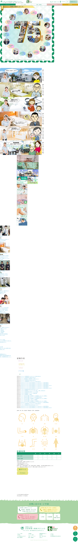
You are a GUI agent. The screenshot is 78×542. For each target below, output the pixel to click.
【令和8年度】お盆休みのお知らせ (30, 377)
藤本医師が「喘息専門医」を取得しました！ (31, 378)
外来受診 (18, 534)
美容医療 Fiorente (54, 4)
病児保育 (40, 534)
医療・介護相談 (39, 4)
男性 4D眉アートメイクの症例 (33, 391)
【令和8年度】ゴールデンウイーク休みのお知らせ (32, 376)
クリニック (22, 376)
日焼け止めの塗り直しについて (33, 389)
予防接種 (29, 533)
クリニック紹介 (23, 4)
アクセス (52, 533)
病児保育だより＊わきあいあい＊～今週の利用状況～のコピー (42, 385)
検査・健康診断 (19, 537)
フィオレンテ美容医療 (24, 389)
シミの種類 (30, 394)
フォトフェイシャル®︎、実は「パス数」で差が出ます (36, 390)
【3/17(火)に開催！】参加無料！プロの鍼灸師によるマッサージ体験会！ (35, 398)
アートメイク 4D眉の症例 (32, 393)
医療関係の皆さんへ (73, 1)
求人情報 (52, 534)
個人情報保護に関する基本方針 (56, 536)
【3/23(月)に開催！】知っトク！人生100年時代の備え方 (33, 397)
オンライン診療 (30, 534)
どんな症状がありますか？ (21, 536)
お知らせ (40, 537)
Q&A (67, 1)
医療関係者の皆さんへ (43, 533)
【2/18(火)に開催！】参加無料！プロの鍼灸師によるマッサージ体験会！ (35, 401)
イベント (22, 395)
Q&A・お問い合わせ (42, 536)
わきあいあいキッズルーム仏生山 (26, 382)
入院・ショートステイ (32, 536)
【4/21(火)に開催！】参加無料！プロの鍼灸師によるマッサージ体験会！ (35, 395)
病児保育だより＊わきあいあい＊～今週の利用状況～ (40, 382)
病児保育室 (70, 4)
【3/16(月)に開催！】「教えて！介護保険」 (31, 399)
